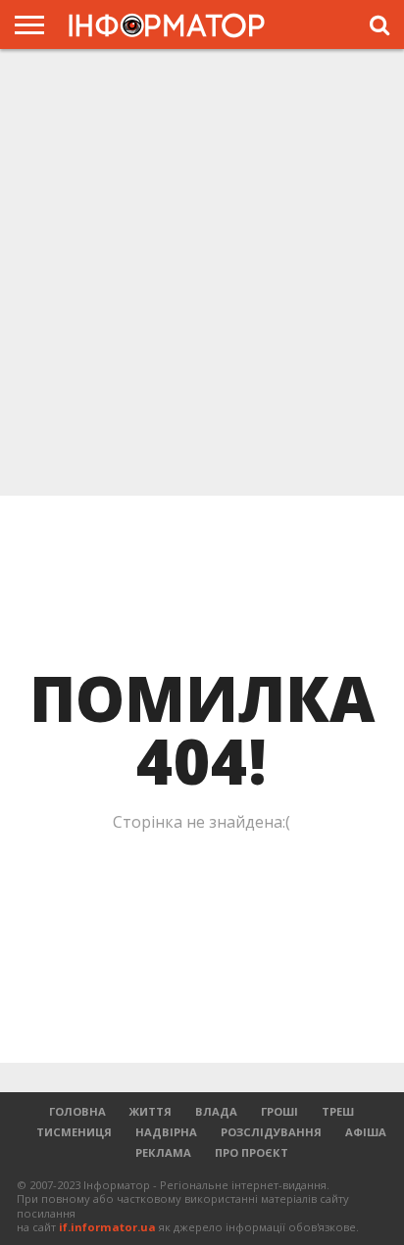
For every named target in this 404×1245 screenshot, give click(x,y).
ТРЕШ (338, 1111)
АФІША (365, 1132)
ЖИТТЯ (150, 1111)
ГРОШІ (279, 1111)
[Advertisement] (202, 270)
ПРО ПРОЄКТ (251, 1152)
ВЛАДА (216, 1111)
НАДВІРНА (166, 1132)
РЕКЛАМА (163, 1152)
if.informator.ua (107, 1227)
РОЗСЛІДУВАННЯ (271, 1132)
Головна (77, 1111)
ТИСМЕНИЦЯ (74, 1132)
